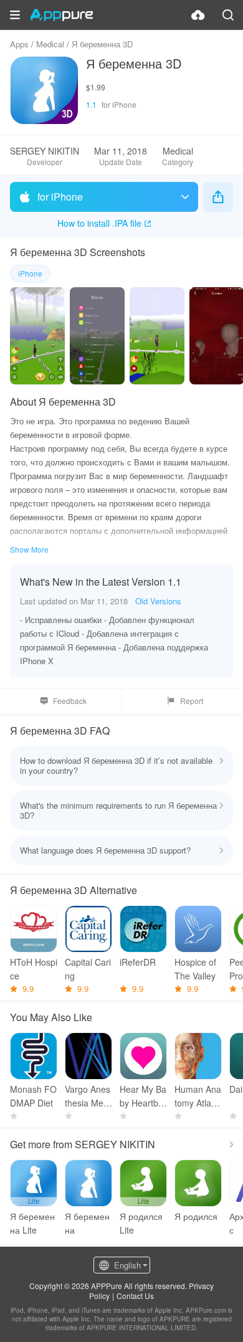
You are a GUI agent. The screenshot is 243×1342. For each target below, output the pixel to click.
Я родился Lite (141, 1223)
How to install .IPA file (99, 223)
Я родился (195, 1216)
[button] (15, 15)
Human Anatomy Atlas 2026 (197, 1096)
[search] (228, 15)
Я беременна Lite (32, 1223)
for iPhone (60, 196)
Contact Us (135, 1295)
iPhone (30, 273)
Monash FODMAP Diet (33, 1096)
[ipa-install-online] (198, 15)
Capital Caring (88, 969)
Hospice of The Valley (195, 969)
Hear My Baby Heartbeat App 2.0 (143, 1096)
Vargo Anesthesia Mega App (87, 1096)
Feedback (70, 700)
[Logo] (61, 15)
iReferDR (138, 962)
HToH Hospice (33, 969)
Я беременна (87, 1223)
